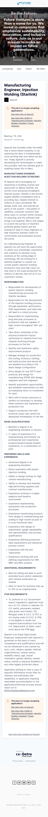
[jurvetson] (24, 783)
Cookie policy (30, 761)
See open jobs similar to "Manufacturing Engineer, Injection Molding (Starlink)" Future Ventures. (26, 122)
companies (7, 68)
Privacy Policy (24, 794)
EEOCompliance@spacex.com (19, 690)
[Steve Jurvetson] (14, 783)
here (32, 629)
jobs (19, 68)
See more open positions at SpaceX (24, 734)
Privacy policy (18, 761)
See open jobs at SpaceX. (22, 114)
